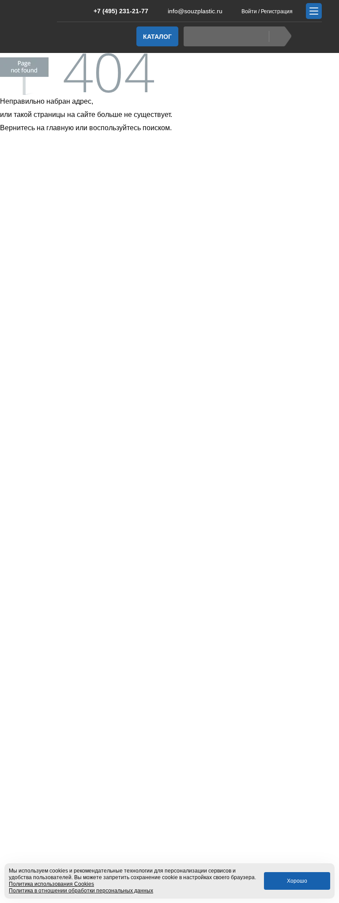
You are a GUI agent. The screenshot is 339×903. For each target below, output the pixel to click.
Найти (280, 36)
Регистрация (277, 11)
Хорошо (297, 881)
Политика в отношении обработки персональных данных (81, 891)
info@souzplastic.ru (195, 11)
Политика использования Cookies (51, 884)
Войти (249, 11)
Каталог (157, 36)
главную (60, 128)
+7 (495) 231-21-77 (121, 11)
